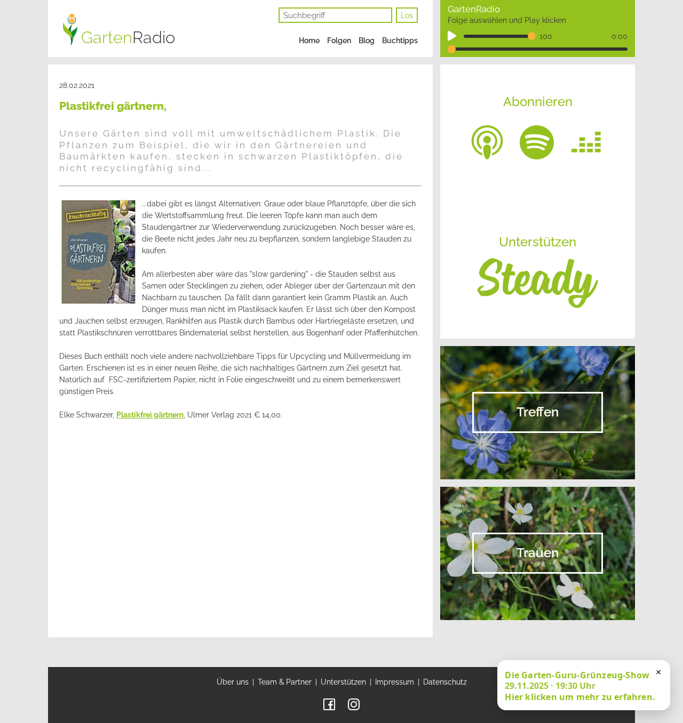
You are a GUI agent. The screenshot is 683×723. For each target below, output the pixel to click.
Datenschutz (445, 682)
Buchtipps (400, 40)
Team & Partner (285, 682)
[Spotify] (537, 141)
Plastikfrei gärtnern (150, 415)
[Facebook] (329, 704)
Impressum (394, 682)
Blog (367, 40)
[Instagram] (353, 704)
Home (309, 40)
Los (407, 15)
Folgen (339, 40)
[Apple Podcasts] (487, 141)
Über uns (233, 682)
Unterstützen (343, 682)
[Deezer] (586, 141)
